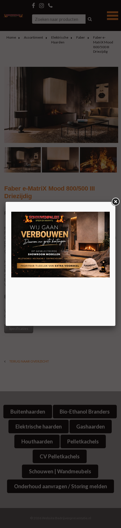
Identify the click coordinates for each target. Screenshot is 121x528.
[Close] (115, 202)
